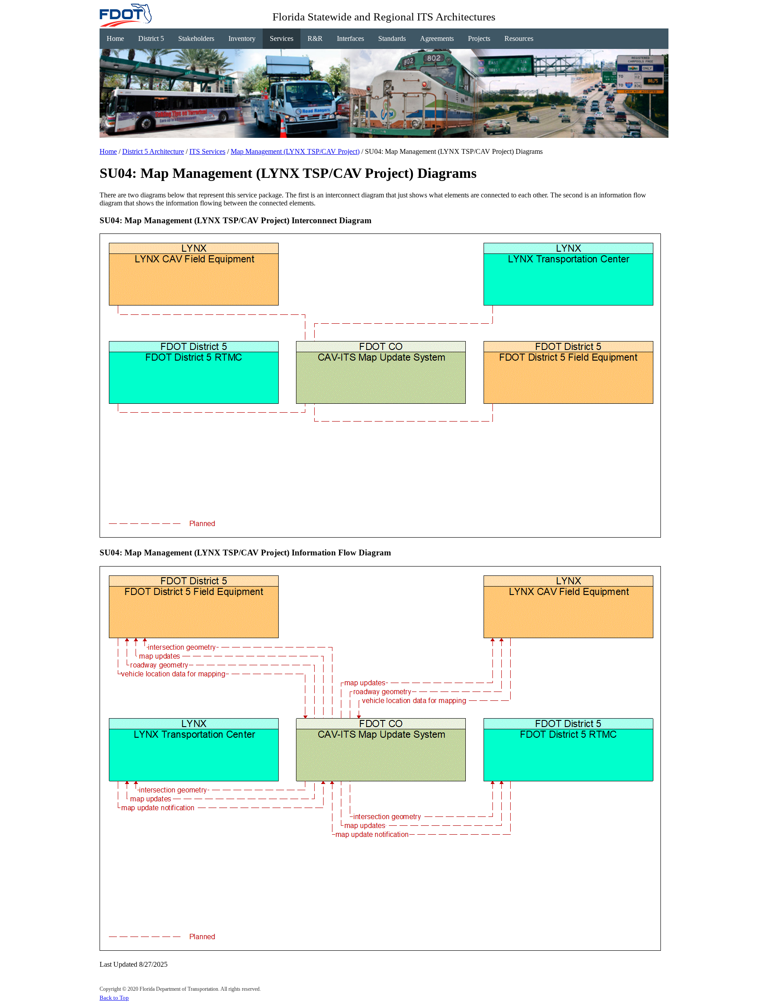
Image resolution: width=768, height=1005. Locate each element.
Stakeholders (196, 38)
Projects (479, 38)
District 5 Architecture (153, 151)
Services (281, 38)
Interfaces (350, 38)
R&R (315, 38)
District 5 (151, 38)
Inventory (242, 38)
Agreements (437, 38)
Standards (392, 38)
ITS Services (207, 151)
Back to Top (114, 997)
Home (115, 38)
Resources (518, 38)
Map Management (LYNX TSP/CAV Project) (295, 151)
